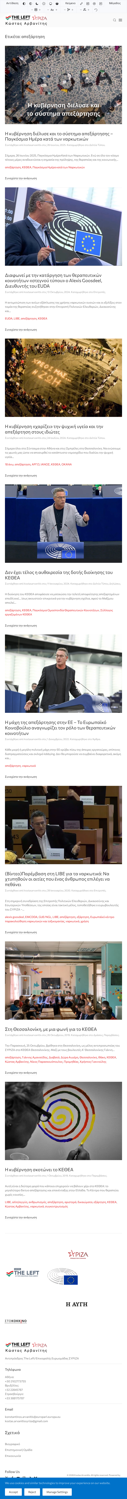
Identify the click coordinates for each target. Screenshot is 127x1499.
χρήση (85, 921)
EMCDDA (31, 917)
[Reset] (96, 9)
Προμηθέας (71, 1061)
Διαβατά (54, 1057)
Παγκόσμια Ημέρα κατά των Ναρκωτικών (59, 167)
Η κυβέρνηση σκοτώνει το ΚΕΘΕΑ (39, 1169)
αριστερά (70, 1202)
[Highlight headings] (88, 3)
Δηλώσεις (114, 583)
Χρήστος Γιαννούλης (93, 1061)
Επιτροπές (99, 291)
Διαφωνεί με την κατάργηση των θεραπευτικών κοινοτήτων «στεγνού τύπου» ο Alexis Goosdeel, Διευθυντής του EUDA (53, 280)
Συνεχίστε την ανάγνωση (21, 178)
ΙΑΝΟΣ (45, 464)
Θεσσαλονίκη (88, 1057)
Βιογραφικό (12, 1444)
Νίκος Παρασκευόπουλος (46, 1061)
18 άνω (9, 464)
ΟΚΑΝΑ (67, 464)
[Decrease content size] (32, 9)
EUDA (9, 318)
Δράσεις (98, 1034)
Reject (32, 1492)
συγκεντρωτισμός (56, 1206)
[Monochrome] (30, 3)
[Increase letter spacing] (88, 9)
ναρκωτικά (29, 765)
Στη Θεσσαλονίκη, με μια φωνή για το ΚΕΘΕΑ (51, 1029)
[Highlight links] (81, 3)
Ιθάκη (102, 1057)
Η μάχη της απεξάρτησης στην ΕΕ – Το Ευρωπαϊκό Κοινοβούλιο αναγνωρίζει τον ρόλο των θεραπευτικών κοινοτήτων (60, 727)
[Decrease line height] (64, 9)
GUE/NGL (45, 917)
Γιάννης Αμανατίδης (35, 1057)
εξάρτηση (83, 917)
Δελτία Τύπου (97, 144)
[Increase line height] (72, 9)
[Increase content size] (39, 9)
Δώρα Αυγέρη (69, 1057)
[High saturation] (57, 3)
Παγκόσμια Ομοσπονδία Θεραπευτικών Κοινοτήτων (66, 610)
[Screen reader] (94, 3)
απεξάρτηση (13, 167)
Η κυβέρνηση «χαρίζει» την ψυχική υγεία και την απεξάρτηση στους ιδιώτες (54, 428)
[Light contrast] (43, 3)
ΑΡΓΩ (36, 464)
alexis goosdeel (14, 917)
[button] (114, 20)
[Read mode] (100, 3)
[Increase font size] (56, 9)
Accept (13, 1492)
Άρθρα (96, 739)
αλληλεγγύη (19, 1202)
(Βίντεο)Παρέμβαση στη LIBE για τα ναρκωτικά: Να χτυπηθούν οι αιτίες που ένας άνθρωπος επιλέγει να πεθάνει (57, 879)
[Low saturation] (50, 3)
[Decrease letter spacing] (80, 9)
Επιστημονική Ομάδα (18, 1450)
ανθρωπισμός (37, 1202)
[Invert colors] (24, 3)
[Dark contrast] (37, 3)
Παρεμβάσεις (111, 1034)
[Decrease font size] (48, 9)
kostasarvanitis (33, 144)
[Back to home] (26, 20)
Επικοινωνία (13, 1456)
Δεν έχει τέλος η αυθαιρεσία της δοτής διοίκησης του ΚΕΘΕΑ (59, 574)
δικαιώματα (85, 1202)
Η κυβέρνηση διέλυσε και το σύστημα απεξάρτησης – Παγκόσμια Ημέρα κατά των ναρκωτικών (59, 136)
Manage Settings (57, 1492)
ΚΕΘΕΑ (26, 167)
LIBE (17, 318)
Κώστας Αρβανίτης (17, 1061)
